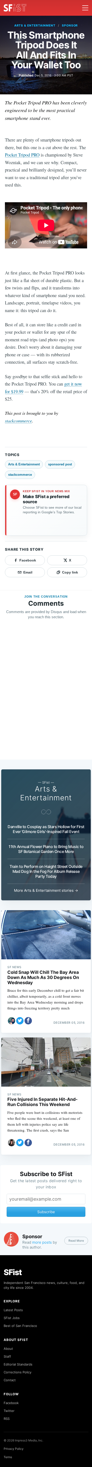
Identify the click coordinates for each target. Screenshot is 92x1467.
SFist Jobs (12, 1318)
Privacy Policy (14, 1449)
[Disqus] (46, 694)
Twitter (9, 1411)
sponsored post (60, 464)
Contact (10, 1380)
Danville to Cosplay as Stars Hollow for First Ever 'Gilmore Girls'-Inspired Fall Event (46, 829)
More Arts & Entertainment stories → (46, 890)
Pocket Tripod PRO (22, 155)
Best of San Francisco (20, 1326)
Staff (7, 1356)
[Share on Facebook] (28, 1021)
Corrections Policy (17, 1372)
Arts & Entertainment (34, 25)
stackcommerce (18, 420)
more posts (42, 1242)
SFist (13, 1272)
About (8, 1349)
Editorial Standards (18, 1364)
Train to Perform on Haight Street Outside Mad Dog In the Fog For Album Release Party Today (46, 871)
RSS (7, 1419)
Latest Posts (13, 1310)
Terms (8, 1457)
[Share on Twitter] (20, 1021)
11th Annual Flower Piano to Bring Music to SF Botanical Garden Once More (46, 849)
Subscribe (46, 1211)
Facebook (11, 1403)
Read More (76, 1240)
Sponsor (70, 25)
